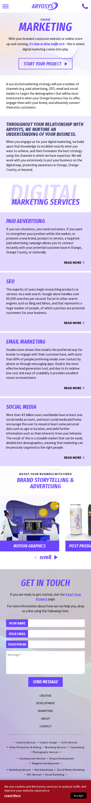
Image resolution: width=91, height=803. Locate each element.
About (45, 718)
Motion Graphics (29, 546)
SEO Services (34, 774)
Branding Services (55, 747)
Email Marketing (54, 774)
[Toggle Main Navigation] (5, 6)
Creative (45, 696)
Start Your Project (42, 64)
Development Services (33, 758)
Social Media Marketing (70, 769)
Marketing (45, 711)
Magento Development (45, 763)
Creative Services (25, 742)
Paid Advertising (43, 769)
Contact (46, 726)
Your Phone (17, 644)
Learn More (12, 795)
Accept (78, 795)
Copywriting (77, 747)
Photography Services (45, 752)
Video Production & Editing (25, 747)
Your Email (17, 634)
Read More (72, 262)
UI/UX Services (69, 742)
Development (45, 703)
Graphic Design (48, 742)
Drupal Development (61, 758)
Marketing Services (20, 769)
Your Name (17, 623)
